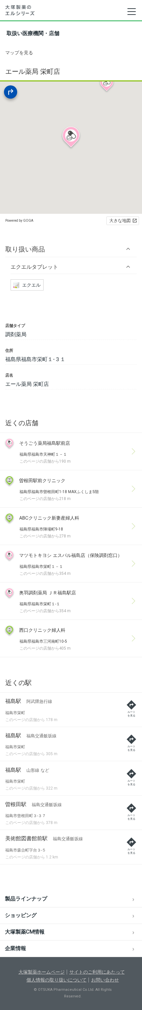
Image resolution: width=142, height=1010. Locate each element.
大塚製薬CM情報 (25, 932)
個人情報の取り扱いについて (56, 980)
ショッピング (21, 915)
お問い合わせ (105, 980)
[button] (71, 249)
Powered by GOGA (19, 220)
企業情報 (15, 948)
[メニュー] (131, 11)
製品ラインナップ (26, 898)
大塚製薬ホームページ (41, 972)
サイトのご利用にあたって (97, 972)
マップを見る (19, 52)
